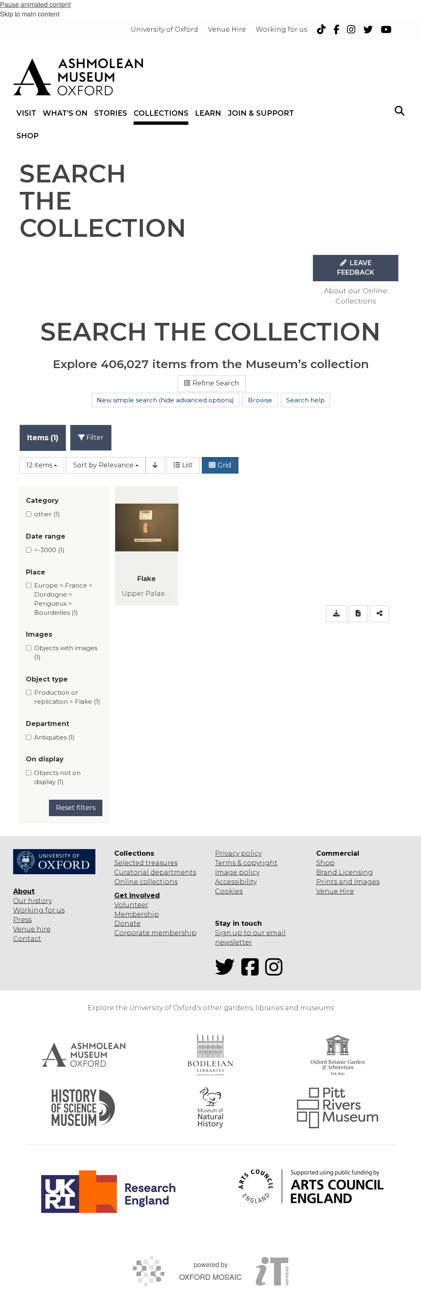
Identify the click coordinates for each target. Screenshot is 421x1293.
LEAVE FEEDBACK (355, 267)
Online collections (146, 882)
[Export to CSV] (336, 613)
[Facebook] (252, 972)
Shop (325, 863)
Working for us (39, 910)
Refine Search (215, 383)
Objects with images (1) (65, 652)
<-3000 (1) (49, 550)
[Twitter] (227, 972)
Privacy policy (238, 853)
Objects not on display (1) (57, 777)
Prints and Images (347, 882)
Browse (260, 400)
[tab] (42, 437)
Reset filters (75, 808)
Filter (94, 437)
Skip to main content (29, 14)
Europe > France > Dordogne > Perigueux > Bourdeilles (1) (63, 598)
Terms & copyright (246, 863)
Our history (32, 901)
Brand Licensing (344, 872)
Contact (27, 939)
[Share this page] (379, 613)
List (187, 465)
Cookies (229, 891)
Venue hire (32, 929)
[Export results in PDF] (358, 613)
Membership (136, 914)
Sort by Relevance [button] (103, 465)
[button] (399, 110)
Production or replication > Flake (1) (67, 697)
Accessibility (236, 882)
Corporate (132, 933)
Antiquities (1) (54, 737)
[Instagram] (276, 972)
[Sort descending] (155, 465)
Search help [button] (305, 400)
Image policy (237, 872)
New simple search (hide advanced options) (165, 400)
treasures (161, 863)
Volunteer (131, 905)
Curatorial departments (155, 872)
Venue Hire (335, 891)
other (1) (47, 514)
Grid (224, 465)
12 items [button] (39, 465)
